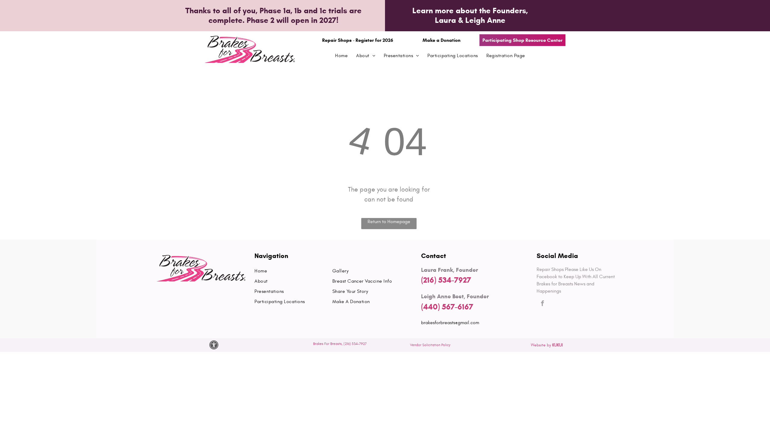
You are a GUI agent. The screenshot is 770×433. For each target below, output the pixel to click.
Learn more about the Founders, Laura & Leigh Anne (470, 15)
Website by (541, 345)
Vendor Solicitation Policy (430, 345)
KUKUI (557, 345)
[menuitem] (341, 55)
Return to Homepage (389, 221)
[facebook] (542, 304)
